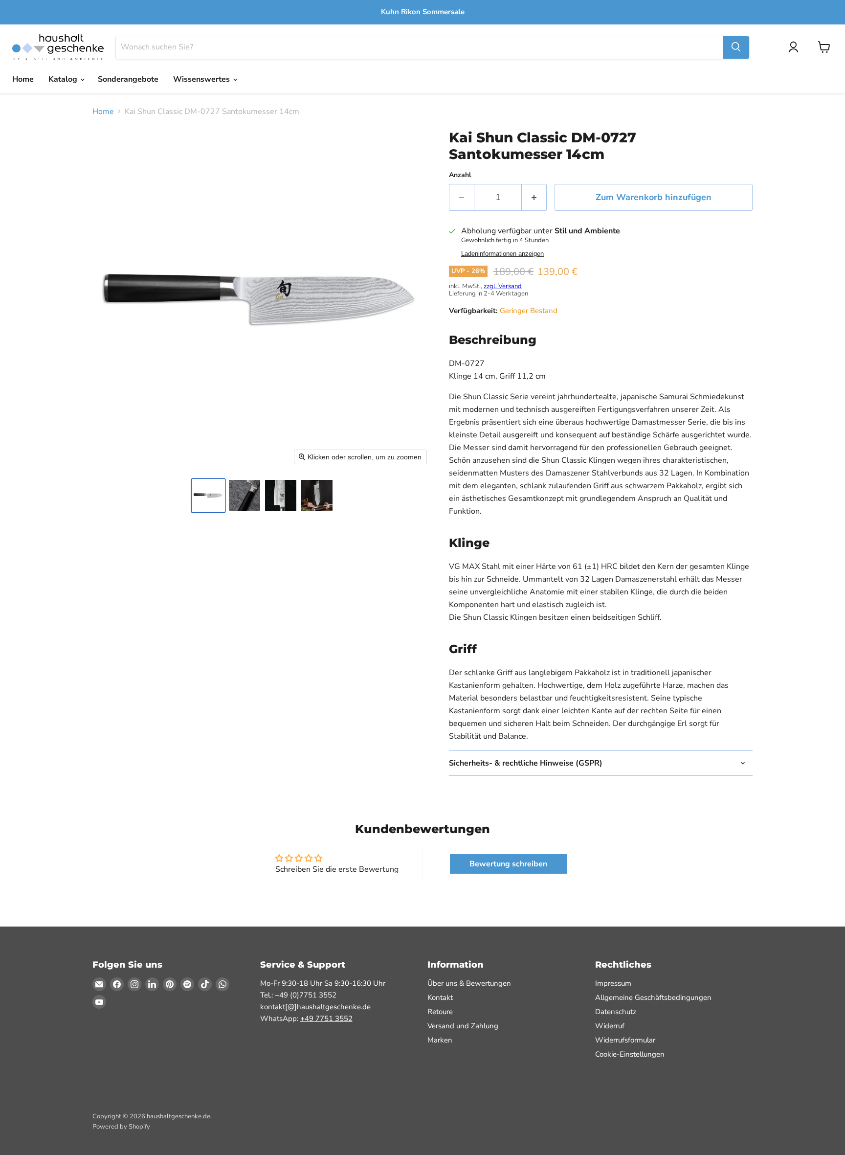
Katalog (63, 79)
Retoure (440, 1012)
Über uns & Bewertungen (469, 983)
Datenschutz (615, 1012)
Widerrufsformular (625, 1040)
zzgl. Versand (503, 286)
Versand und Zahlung (462, 1026)
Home (23, 79)
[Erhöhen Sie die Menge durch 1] (534, 197)
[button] (208, 495)
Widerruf (609, 1026)
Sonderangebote (128, 79)
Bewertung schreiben (508, 864)
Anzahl (460, 175)
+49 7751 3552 (326, 1018)
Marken (439, 1040)
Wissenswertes (202, 79)
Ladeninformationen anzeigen (502, 253)
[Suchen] (736, 47)
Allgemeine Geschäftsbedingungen (653, 997)
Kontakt (440, 997)
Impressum (613, 983)
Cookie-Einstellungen (630, 1054)
